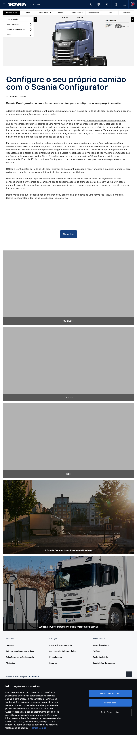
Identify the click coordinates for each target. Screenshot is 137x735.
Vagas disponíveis (101, 645)
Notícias (96, 651)
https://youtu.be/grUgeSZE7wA (51, 198)
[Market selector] (107, 4)
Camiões (10, 645)
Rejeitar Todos (110, 703)
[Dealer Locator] (98, 4)
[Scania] (17, 4)
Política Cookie (38, 728)
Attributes (10, 663)
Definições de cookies (110, 712)
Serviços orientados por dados (62, 651)
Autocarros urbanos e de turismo (20, 651)
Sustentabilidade (100, 657)
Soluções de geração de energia (20, 657)
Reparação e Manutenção (60, 645)
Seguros (53, 663)
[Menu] (4, 4)
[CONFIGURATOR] (115, 4)
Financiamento (55, 657)
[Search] (90, 4)
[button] (124, 4)
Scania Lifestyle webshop (104, 663)
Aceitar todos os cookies (110, 693)
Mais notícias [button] (68, 234)
